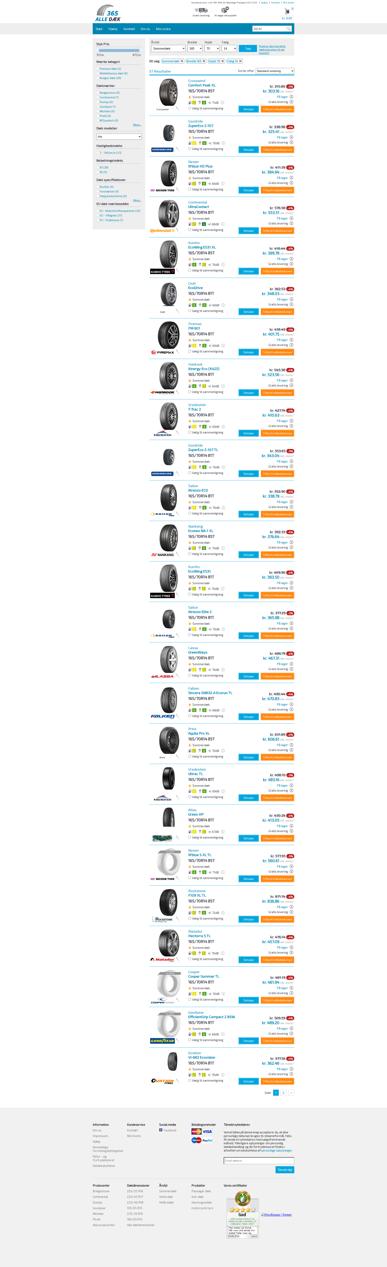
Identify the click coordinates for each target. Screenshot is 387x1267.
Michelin (98, 1213)
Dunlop (97, 1202)
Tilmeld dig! (285, 1169)
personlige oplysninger (276, 1150)
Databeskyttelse (104, 1165)
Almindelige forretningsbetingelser (108, 1149)
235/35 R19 (135, 1213)
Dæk (99, 29)
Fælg (225, 42)
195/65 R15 (134, 1208)
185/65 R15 (135, 1219)
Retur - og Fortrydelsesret (103, 1158)
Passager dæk (201, 1191)
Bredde (192, 42)
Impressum (100, 1136)
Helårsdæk (166, 1202)
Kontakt (275, 2)
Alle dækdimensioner (141, 1225)
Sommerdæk (171, 61)
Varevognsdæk (201, 1202)
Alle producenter (104, 1225)
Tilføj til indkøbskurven (277, 109)
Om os (145, 29)
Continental (100, 1196)
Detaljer (249, 109)
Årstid (155, 42)
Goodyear (99, 1208)
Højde (208, 42)
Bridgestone (101, 1191)
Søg (248, 48)
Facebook (169, 1130)
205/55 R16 (135, 1191)
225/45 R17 (135, 1196)
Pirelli (96, 1219)
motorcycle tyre (202, 1208)
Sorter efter (246, 71)
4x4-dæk (197, 1196)
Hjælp (264, 2)
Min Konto (288, 2)
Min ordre (163, 29)
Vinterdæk (166, 1196)
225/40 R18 (135, 1202)
